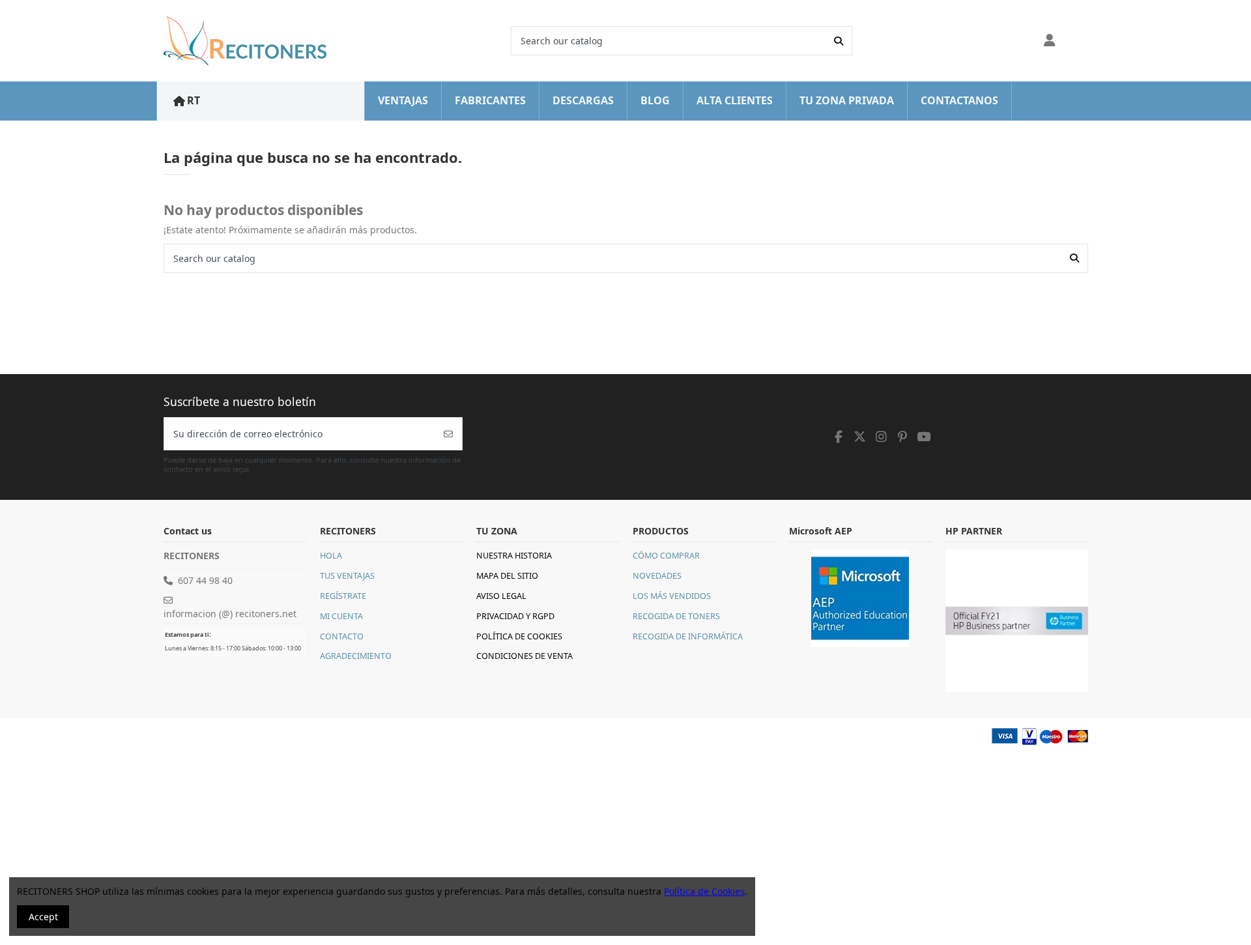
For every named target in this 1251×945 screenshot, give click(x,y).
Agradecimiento (356, 656)
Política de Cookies (519, 636)
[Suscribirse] (448, 434)
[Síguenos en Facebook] (839, 436)
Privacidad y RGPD (515, 616)
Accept (43, 916)
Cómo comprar (666, 555)
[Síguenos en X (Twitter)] (860, 436)
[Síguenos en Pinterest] (902, 436)
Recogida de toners (676, 616)
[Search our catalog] (838, 40)
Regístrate (343, 596)
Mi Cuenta (341, 616)
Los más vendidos (672, 596)
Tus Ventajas (347, 575)
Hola (331, 555)
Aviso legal (501, 596)
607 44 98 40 (205, 580)
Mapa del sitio (507, 575)
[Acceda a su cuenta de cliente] (1050, 41)
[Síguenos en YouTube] (924, 436)
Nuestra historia (514, 555)
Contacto (342, 636)
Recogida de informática (688, 636)
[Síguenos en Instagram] (881, 436)
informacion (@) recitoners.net (230, 613)
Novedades (657, 575)
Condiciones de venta (524, 656)
